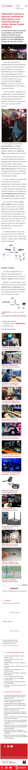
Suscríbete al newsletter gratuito (10, 645)
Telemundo (23, 316)
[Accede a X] (2, 767)
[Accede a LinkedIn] (6, 767)
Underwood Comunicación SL (9, 763)
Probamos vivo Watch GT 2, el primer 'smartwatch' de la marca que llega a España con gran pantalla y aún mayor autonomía (15, 727)
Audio (22, 312)
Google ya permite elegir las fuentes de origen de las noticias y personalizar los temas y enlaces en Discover (15, 713)
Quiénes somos (12, 757)
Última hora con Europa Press (13, 692)
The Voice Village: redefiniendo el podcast (13, 676)
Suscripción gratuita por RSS (9, 640)
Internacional (19, 8)
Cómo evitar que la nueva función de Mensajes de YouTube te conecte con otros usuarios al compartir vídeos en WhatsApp (16, 737)
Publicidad (19, 757)
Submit (20, 585)
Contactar (25, 758)
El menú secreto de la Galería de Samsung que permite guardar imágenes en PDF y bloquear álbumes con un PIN (15, 697)
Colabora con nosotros (7, 758)
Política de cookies (5, 757)
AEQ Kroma (16, 316)
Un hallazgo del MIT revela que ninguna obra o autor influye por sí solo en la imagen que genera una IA (15, 705)
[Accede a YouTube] (10, 767)
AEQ (2, 153)
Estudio (3, 313)
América (17, 7)
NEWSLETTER (20, 323)
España (17, 5)
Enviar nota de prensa (17, 758)
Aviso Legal (24, 757)
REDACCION (6, 312)
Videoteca (8, 600)
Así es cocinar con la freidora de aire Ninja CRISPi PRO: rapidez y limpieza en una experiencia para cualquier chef (15, 722)
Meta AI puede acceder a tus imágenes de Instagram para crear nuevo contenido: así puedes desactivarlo (15, 732)
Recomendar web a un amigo (8, 643)
